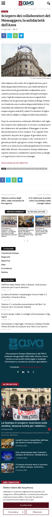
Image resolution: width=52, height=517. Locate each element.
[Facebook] (3, 35)
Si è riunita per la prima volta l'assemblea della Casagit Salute (40, 201)
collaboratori (13, 169)
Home (3, 9)
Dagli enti (5, 257)
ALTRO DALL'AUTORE (36, 212)
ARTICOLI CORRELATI (15, 212)
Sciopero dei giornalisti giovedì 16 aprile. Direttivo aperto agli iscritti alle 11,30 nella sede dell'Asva (26, 232)
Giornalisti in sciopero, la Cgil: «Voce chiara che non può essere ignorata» (41, 232)
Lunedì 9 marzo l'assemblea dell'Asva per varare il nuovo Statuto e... (32, 441)
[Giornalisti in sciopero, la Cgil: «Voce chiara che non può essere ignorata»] (43, 221)
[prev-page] (24, 240)
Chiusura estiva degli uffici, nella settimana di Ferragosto (12, 201)
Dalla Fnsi (5, 261)
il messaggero (33, 169)
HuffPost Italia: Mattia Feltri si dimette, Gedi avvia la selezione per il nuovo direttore (23, 286)
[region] (26, 500)
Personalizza (13, 512)
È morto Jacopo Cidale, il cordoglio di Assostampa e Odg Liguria (25, 315)
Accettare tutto (26, 505)
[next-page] (27, 240)
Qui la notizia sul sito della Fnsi (14, 163)
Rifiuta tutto (37, 512)
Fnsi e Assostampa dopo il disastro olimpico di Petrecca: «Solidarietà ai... (32, 453)
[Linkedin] (23, 372)
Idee (3, 265)
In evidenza (6, 268)
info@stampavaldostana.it (31, 367)
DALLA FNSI (8, 280)
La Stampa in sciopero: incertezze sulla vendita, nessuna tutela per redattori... (24, 424)
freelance (23, 169)
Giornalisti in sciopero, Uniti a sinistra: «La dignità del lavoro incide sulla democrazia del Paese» (9, 232)
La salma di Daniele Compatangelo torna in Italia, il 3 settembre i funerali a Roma (24, 295)
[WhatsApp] (15, 35)
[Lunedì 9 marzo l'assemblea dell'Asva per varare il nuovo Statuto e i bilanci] (7, 443)
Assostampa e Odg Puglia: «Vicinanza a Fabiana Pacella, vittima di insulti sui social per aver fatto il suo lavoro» (25, 325)
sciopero (43, 169)
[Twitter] (9, 35)
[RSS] (28, 372)
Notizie (9, 9)
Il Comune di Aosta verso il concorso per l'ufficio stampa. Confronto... (31, 465)
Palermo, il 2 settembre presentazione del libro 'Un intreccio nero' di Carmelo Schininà (23, 305)
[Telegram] (21, 35)
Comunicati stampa (10, 253)
